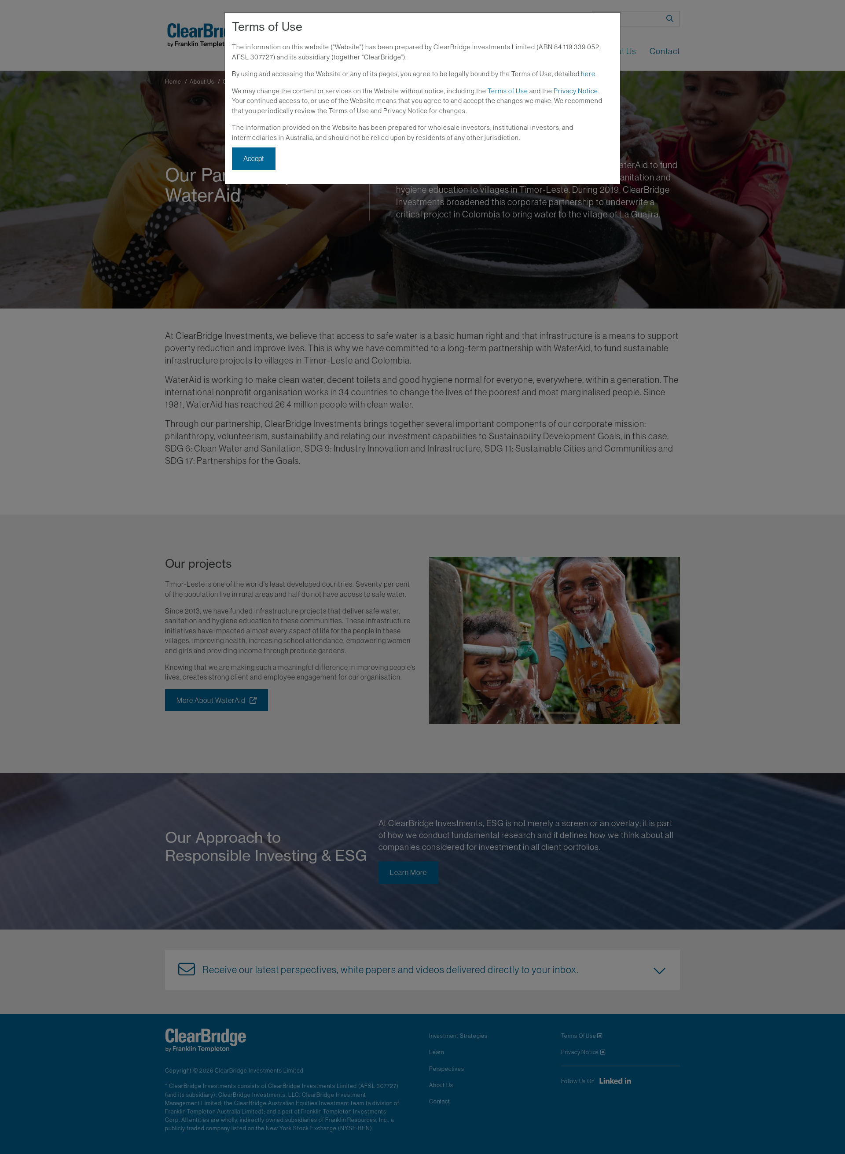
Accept (253, 158)
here (588, 74)
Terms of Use (508, 91)
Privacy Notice (576, 91)
